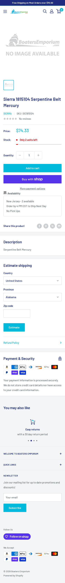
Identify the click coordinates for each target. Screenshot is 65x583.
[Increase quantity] (38, 155)
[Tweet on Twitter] (52, 226)
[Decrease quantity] (20, 155)
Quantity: (8, 155)
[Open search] (45, 11)
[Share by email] (59, 226)
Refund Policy (11, 342)
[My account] (51, 11)
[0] (59, 11)
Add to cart (32, 168)
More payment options (32, 188)
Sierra (7, 113)
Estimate (14, 327)
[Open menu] (5, 11)
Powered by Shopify (13, 575)
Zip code (8, 305)
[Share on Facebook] (39, 226)
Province (8, 289)
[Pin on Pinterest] (46, 226)
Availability (13, 193)
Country (7, 273)
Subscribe (15, 507)
